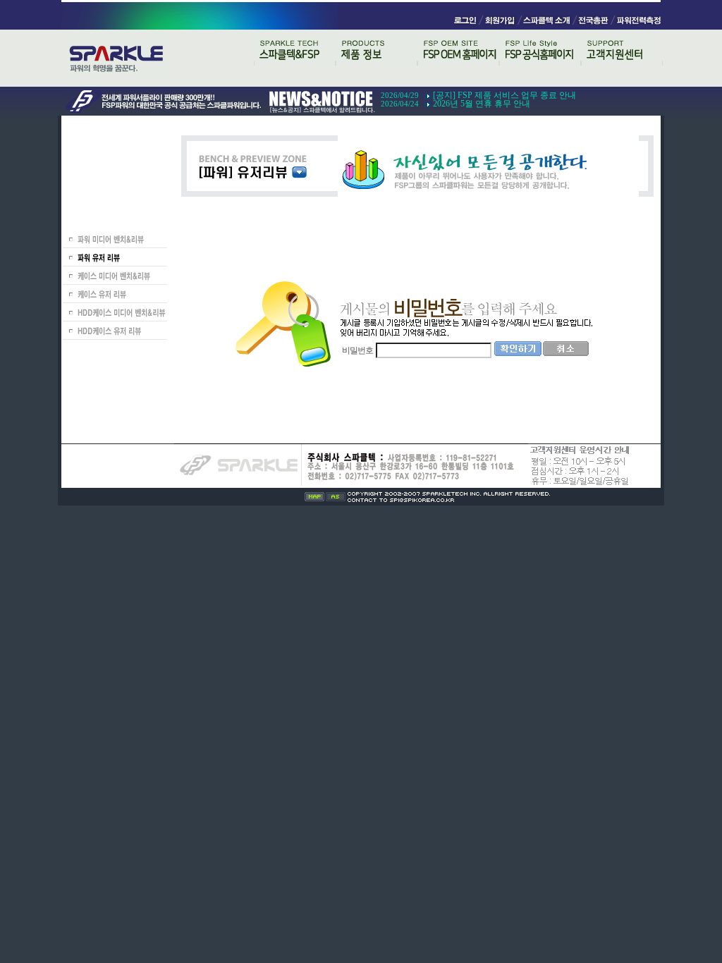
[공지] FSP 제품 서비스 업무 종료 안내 (504, 95)
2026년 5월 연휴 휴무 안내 (481, 104)
